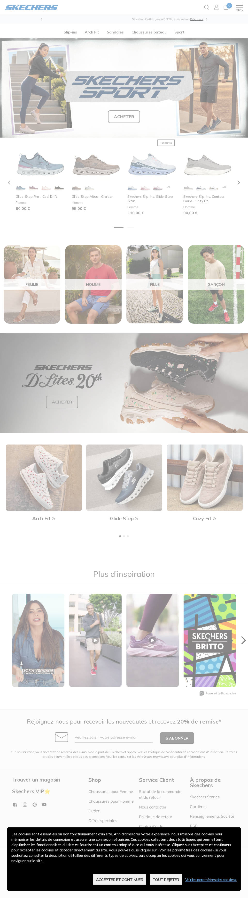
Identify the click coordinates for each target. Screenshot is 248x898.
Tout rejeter (166, 879)
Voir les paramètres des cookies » (211, 879)
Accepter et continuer (119, 879)
